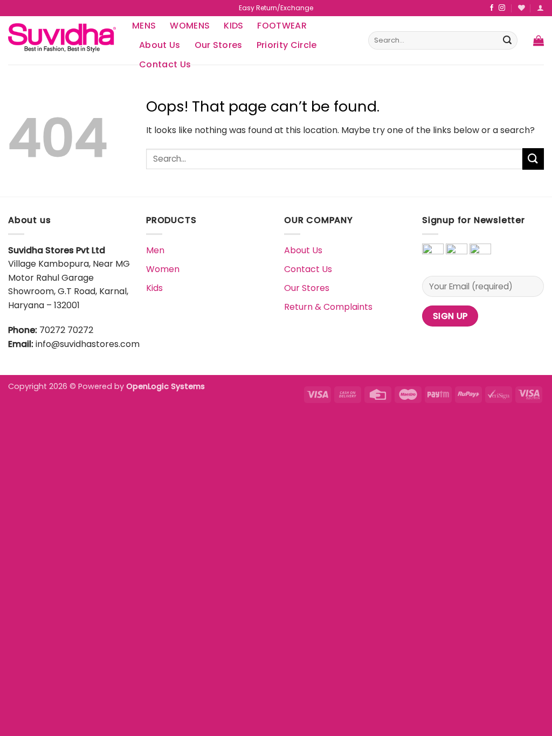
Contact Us (308, 269)
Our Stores (219, 45)
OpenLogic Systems (165, 386)
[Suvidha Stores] (62, 40)
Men (155, 250)
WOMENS (190, 25)
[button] (538, 40)
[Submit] (507, 40)
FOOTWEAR (282, 25)
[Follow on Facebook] (491, 8)
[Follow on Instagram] (502, 8)
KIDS (233, 25)
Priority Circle (287, 45)
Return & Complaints (328, 307)
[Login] (540, 8)
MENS (144, 25)
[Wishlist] (521, 8)
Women (163, 269)
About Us (160, 45)
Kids (154, 288)
